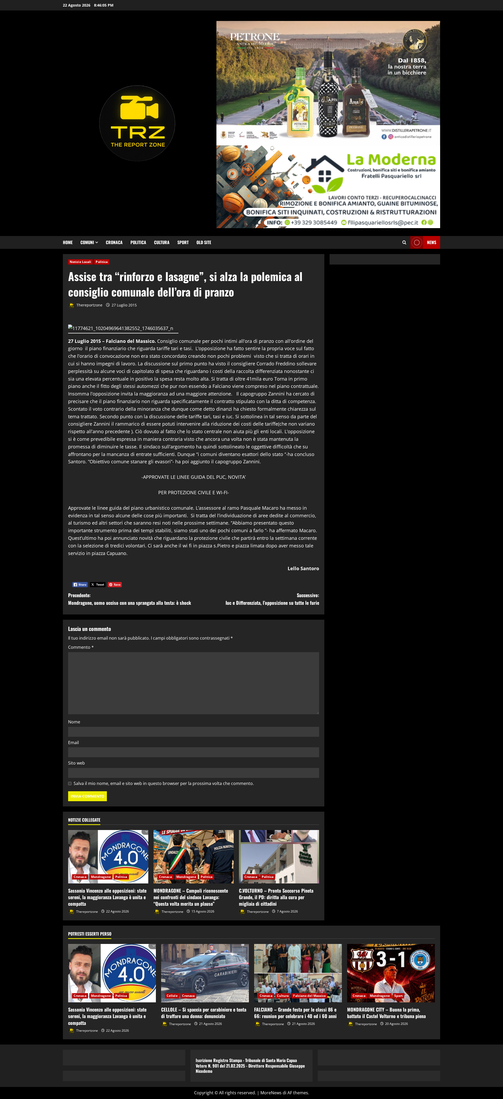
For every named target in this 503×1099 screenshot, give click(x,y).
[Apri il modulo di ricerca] (404, 242)
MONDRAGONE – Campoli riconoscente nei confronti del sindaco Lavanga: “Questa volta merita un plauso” (191, 897)
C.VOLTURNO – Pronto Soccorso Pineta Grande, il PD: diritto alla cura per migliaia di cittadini (276, 897)
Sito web (76, 763)
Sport (183, 242)
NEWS (431, 242)
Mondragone (101, 877)
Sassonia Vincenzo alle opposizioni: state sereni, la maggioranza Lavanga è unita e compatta (107, 897)
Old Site (203, 242)
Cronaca (114, 242)
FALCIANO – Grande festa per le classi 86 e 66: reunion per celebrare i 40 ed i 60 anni (295, 1012)
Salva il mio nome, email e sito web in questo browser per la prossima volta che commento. (164, 783)
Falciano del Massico (309, 995)
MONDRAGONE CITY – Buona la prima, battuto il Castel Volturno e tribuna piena (386, 1012)
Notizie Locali (80, 262)
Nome (74, 722)
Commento (81, 647)
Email (73, 742)
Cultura (162, 242)
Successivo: (272, 599)
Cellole (172, 995)
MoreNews (271, 1093)
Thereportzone (88, 305)
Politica (138, 242)
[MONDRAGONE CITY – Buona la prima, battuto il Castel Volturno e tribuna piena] (391, 973)
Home (68, 242)
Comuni (87, 242)
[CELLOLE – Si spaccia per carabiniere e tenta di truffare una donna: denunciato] (205, 973)
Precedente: (129, 599)
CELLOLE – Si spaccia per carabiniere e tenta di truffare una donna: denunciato (203, 1012)
